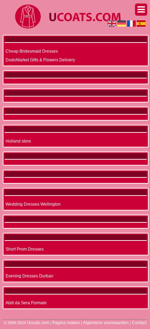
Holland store (18, 141)
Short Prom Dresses (25, 249)
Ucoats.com (38, 322)
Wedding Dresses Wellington (33, 204)
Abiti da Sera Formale (26, 302)
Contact (139, 322)
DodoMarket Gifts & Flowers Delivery (40, 60)
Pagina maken (66, 322)
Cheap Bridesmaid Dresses (32, 51)
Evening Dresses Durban (29, 276)
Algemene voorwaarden (106, 322)
